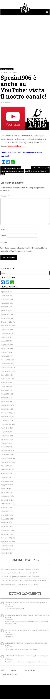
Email (3, 235)
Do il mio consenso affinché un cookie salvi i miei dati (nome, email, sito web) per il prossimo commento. (23, 249)
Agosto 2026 (5, 292)
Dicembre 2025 (6, 322)
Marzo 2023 (5, 447)
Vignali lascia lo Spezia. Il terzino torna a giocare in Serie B (19, 584)
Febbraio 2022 (5, 496)
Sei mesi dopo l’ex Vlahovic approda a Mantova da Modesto (20, 569)
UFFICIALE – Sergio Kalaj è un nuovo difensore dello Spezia (20, 577)
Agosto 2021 (5, 507)
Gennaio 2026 (5, 318)
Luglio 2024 (5, 386)
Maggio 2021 (5, 519)
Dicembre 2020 (6, 538)
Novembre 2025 (6, 326)
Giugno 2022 (5, 481)
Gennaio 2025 (5, 363)
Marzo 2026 (5, 311)
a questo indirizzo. (14, 146)
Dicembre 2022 (6, 458)
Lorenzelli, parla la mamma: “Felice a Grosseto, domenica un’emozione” (24, 580)
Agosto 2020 (5, 553)
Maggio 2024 (5, 394)
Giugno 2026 (5, 299)
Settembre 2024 (6, 379)
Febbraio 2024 (5, 405)
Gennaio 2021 (5, 534)
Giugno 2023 (5, 435)
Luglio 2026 (5, 295)
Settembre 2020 (6, 549)
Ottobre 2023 (5, 420)
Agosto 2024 (5, 382)
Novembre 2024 (6, 371)
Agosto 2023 (5, 428)
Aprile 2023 (4, 443)
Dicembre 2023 (6, 413)
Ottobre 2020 (5, 545)
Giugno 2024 (5, 390)
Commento (4, 196)
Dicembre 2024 (6, 367)
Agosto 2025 (5, 337)
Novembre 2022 (6, 462)
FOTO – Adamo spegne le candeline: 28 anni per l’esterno (37, 169)
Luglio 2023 (5, 432)
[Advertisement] (25, 40)
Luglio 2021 (5, 511)
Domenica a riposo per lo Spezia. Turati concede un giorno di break (12, 171)
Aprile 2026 (4, 307)
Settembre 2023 (6, 424)
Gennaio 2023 (5, 454)
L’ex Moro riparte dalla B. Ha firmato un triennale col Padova (20, 573)
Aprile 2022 (4, 489)
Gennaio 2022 (5, 500)
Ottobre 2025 (5, 329)
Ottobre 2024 (5, 375)
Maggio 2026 (5, 303)
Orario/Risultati (30, 670)
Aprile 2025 (4, 352)
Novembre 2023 (6, 417)
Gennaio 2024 (5, 409)
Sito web (3, 242)
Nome (3, 229)
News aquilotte (7, 69)
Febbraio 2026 (5, 314)
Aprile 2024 (4, 398)
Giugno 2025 (5, 345)
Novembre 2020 (6, 541)
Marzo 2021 (5, 526)
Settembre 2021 (6, 504)
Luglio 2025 (5, 341)
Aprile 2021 (4, 523)
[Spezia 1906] (25, 13)
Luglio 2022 (5, 477)
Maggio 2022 (5, 485)
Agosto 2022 (5, 473)
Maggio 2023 (5, 439)
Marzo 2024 (5, 401)
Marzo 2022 (5, 492)
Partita (13, 670)
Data (2, 670)
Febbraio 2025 (5, 360)
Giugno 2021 (5, 515)
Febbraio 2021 (5, 530)
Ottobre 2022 (5, 466)
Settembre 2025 (6, 333)
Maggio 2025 (5, 348)
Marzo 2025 (5, 356)
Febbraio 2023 (5, 451)
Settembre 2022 (6, 470)
